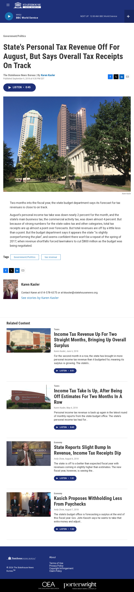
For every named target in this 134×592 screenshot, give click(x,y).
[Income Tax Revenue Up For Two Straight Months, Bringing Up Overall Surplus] (29, 340)
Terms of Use (56, 563)
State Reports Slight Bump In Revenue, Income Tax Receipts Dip (87, 450)
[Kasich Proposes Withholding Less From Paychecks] (29, 504)
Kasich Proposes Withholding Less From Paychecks (88, 501)
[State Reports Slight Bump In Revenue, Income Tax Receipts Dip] (29, 453)
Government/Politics (14, 36)
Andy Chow (59, 458)
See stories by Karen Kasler (40, 298)
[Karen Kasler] (10, 289)
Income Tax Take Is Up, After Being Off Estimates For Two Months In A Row (88, 396)
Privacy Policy (56, 566)
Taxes (56, 329)
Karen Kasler (48, 75)
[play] (9, 16)
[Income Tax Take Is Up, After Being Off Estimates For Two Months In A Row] (29, 397)
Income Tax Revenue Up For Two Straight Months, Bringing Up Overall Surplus (90, 339)
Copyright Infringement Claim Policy (61, 569)
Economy (58, 442)
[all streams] (129, 16)
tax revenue (51, 257)
